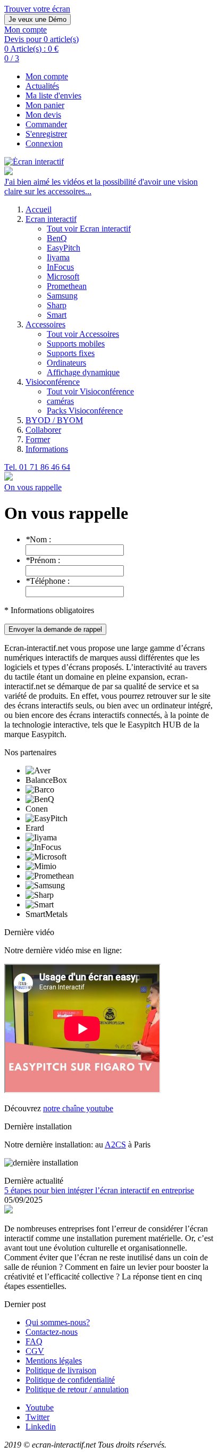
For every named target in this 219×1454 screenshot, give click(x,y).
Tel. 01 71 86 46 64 (37, 467)
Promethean (67, 286)
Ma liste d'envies (53, 95)
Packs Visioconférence (85, 410)
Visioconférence (53, 381)
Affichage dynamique (83, 372)
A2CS (115, 1144)
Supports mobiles (76, 343)
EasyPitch (63, 247)
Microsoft (63, 276)
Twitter (37, 1417)
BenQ (57, 238)
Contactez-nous (52, 1331)
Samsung (62, 295)
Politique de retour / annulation (77, 1389)
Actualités (42, 85)
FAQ (34, 1341)
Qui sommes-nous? (58, 1322)
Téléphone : (48, 580)
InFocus (60, 266)
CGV (35, 1351)
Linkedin (41, 1426)
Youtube (40, 1407)
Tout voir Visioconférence (90, 391)
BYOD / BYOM (54, 420)
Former (38, 439)
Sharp (56, 305)
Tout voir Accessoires (83, 333)
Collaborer (43, 429)
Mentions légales (54, 1360)
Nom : (38, 539)
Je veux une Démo (37, 19)
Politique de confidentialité (70, 1379)
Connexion (44, 143)
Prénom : (43, 560)
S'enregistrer (46, 133)
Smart (56, 314)
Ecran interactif (51, 219)
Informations (47, 448)
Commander (46, 124)
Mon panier (45, 105)
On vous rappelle (33, 487)
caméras (60, 401)
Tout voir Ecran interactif (89, 228)
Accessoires (45, 324)
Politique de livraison (61, 1370)
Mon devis (43, 114)
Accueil (39, 209)
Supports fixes (71, 353)
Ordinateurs (66, 362)
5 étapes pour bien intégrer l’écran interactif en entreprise (99, 1190)
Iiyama (58, 257)
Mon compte (47, 76)
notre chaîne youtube (78, 1108)
